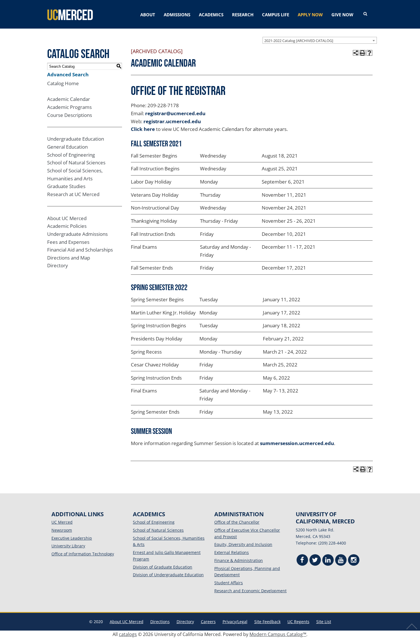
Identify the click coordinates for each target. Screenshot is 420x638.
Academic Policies (67, 226)
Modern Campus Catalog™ (277, 634)
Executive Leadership (71, 538)
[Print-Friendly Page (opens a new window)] (362, 53)
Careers (208, 621)
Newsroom (61, 530)
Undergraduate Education (75, 138)
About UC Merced (67, 218)
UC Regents (298, 621)
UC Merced (62, 522)
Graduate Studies (66, 186)
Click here (143, 129)
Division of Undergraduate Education (168, 574)
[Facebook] (302, 560)
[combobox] (320, 40)
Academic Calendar (68, 99)
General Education (67, 146)
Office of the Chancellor (236, 522)
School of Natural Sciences (76, 162)
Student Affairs (228, 582)
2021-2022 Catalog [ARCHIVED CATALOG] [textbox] (298, 40)
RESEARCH (242, 14)
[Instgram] (353, 560)
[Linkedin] (328, 560)
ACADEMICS (211, 14)
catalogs (128, 634)
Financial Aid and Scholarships (80, 249)
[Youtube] (340, 560)
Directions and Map (68, 257)
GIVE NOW (342, 14)
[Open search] (365, 14)
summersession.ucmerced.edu (297, 443)
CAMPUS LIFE (275, 14)
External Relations (231, 552)
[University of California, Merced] (70, 14)
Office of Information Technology (82, 554)
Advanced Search (68, 74)
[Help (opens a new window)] (369, 53)
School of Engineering (71, 154)
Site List (323, 621)
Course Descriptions (69, 115)
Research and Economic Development (250, 590)
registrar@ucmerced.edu (175, 113)
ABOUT (147, 14)
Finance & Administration (238, 560)
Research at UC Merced (73, 194)
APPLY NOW (310, 14)
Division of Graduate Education (162, 567)
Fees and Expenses (68, 242)
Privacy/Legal (235, 621)
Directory (57, 265)
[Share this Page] (356, 53)
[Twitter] (315, 560)
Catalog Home (63, 83)
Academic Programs (69, 107)
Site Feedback (267, 621)
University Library (68, 546)
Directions (160, 621)
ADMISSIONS (177, 14)
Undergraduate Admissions (77, 234)
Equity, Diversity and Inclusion (243, 544)
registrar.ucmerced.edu (172, 121)
